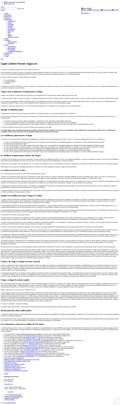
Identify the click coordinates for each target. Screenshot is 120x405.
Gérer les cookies (9, 399)
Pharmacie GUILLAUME (33, 339)
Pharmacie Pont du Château (26, 356)
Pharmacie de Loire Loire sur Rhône (31, 334)
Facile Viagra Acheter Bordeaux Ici (14, 358)
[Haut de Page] (2, 59)
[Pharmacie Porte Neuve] (3, 10)
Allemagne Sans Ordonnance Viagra (14, 364)
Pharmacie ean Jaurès (29, 337)
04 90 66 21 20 (8, 384)
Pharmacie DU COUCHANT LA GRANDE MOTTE (38, 340)
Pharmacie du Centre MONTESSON (36, 354)
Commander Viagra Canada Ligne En (14, 367)
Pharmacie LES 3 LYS (29, 345)
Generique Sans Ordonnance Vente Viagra (16, 370)
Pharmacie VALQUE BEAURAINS (38, 342)
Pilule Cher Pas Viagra (10, 362)
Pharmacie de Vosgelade (27, 351)
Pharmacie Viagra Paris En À (12, 366)
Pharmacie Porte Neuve (15, 394)
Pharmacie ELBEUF (34, 343)
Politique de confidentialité (11, 398)
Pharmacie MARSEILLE (33, 348)
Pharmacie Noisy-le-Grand (33, 335)
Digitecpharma (11, 403)
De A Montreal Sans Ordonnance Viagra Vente (17, 361)
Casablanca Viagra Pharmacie (12, 369)
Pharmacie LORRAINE (31, 350)
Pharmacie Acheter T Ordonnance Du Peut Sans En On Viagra (21, 359)
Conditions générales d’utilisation (13, 396)
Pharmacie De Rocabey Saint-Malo (34, 347)
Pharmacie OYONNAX (33, 353)
